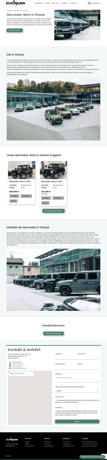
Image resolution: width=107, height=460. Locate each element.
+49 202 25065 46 (17, 364)
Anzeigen (14, 196)
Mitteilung (58, 374)
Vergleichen (26, 196)
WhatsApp (58, 408)
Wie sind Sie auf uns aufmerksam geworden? (69, 387)
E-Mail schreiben (16, 366)
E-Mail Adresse (60, 364)
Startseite (9, 10)
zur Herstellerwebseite (18, 368)
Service (47, 3)
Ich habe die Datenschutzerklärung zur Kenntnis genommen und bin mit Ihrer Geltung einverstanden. (77, 401)
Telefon (80, 364)
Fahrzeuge (37, 3)
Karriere (64, 3)
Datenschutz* (60, 397)
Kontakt (73, 3)
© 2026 (8, 456)
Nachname (81, 354)
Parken (13, 201)
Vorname (58, 354)
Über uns (55, 3)
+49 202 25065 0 (16, 362)
